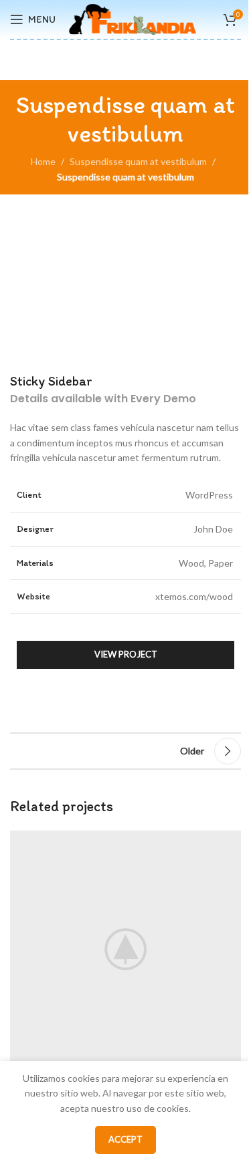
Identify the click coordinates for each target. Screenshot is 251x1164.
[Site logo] (132, 18)
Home (43, 161)
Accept (125, 1139)
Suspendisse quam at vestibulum (138, 161)
